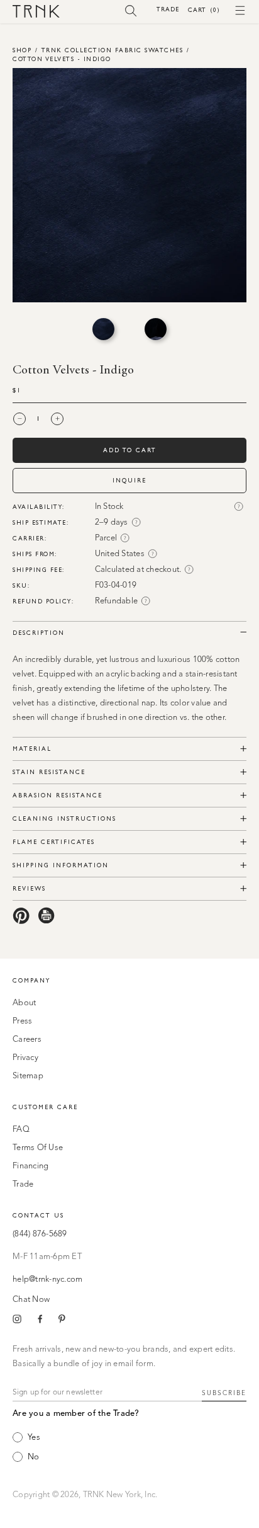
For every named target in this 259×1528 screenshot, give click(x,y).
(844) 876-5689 (40, 1234)
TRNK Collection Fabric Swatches (112, 50)
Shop (22, 50)
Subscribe (224, 1393)
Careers (27, 1039)
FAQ (21, 1130)
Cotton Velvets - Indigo (62, 58)
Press (22, 1021)
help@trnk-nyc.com (47, 1279)
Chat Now (31, 1300)
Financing (30, 1166)
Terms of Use (38, 1148)
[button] (131, 10)
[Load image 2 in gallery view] (156, 329)
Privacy (25, 1058)
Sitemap (28, 1076)
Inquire (129, 480)
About (24, 1003)
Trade (168, 9)
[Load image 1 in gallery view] (103, 329)
